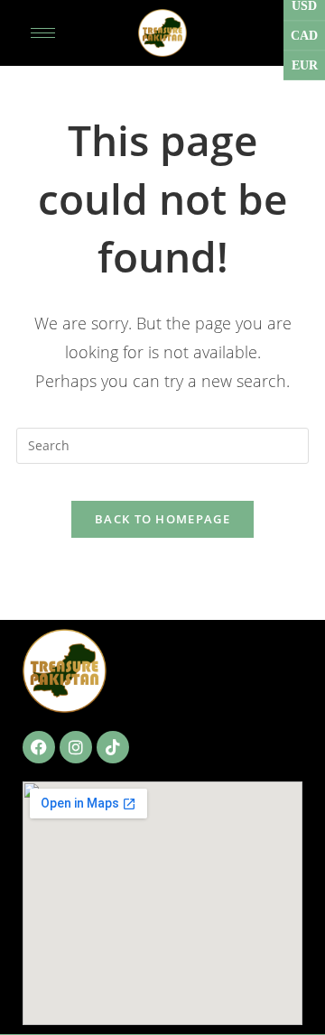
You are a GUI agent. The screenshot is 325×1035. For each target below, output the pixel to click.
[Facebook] (39, 747)
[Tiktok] (113, 747)
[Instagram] (76, 747)
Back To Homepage (162, 519)
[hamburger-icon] (43, 33)
